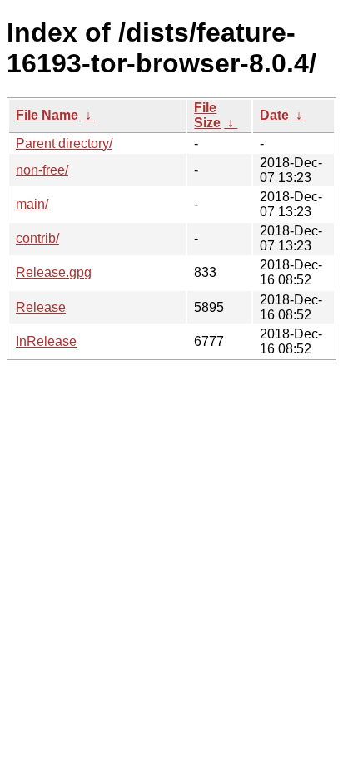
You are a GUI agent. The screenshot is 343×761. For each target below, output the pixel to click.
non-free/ (42, 170)
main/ (32, 204)
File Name (47, 115)
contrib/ (37, 238)
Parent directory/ (64, 143)
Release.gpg (54, 272)
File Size (207, 115)
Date (274, 115)
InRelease (46, 341)
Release (41, 307)
